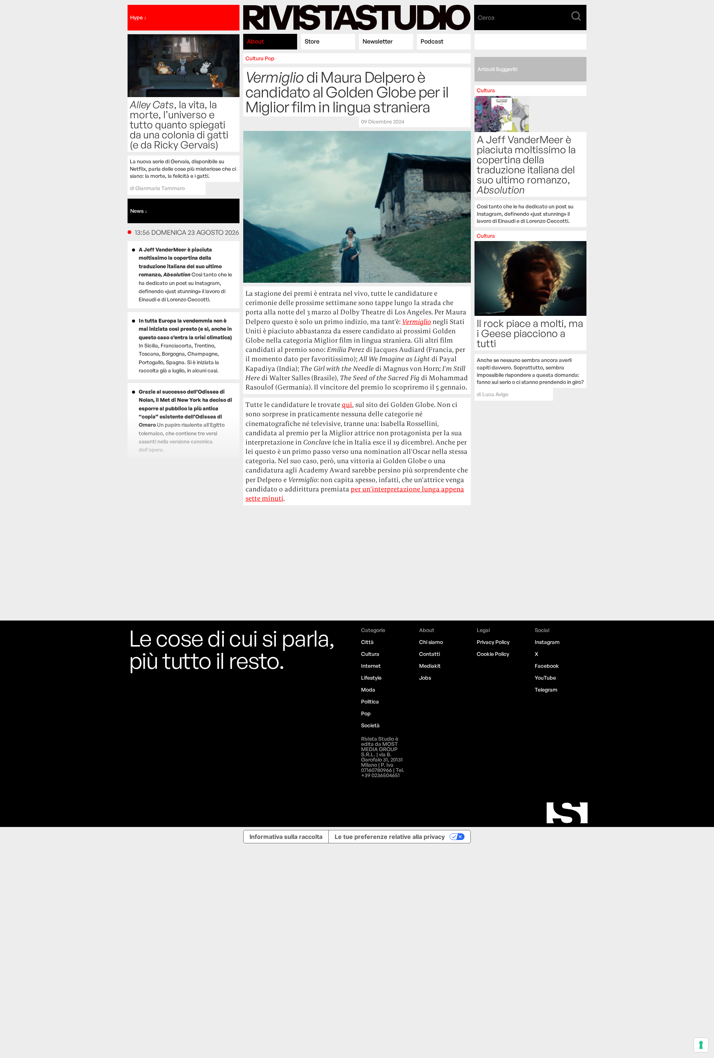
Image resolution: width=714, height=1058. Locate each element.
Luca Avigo (495, 394)
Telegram (546, 689)
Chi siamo (431, 642)
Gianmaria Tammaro (160, 188)
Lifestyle (371, 677)
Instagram (547, 642)
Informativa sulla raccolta (286, 836)
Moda (368, 689)
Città (367, 642)
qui (347, 404)
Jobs (425, 677)
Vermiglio (416, 321)
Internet (371, 666)
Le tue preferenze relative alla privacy (390, 836)
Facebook (547, 666)
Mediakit (430, 666)
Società (370, 725)
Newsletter (378, 41)
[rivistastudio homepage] (357, 18)
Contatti (429, 654)
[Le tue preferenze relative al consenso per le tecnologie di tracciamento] (701, 1045)
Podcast (432, 41)
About (255, 41)
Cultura (254, 58)
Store (312, 41)
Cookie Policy (493, 654)
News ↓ (138, 211)
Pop (269, 58)
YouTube (545, 677)
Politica (370, 701)
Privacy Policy (493, 642)
